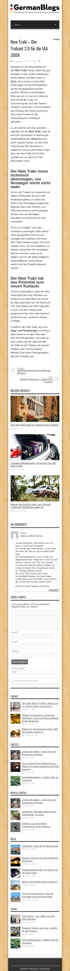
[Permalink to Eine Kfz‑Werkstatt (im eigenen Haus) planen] (35, 421)
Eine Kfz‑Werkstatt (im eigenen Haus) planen (34, 424)
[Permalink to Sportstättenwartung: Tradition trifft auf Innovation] (15, 785)
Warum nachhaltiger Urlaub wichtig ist (39, 882)
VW (34, 341)
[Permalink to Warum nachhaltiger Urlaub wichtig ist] (15, 889)
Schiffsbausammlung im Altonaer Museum (34, 370)
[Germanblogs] (35, 11)
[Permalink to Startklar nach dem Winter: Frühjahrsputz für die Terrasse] (15, 831)
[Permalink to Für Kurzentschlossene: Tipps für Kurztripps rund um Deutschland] (15, 901)
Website (15, 651)
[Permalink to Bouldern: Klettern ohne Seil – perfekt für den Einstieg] (15, 935)
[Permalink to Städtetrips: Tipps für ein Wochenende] (15, 854)
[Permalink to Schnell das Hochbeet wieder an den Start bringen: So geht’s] (15, 819)
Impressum (33, 969)
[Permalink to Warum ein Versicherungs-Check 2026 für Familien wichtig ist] (15, 737)
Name (14, 632)
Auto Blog (18, 61)
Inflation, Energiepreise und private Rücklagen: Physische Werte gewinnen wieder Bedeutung (40, 718)
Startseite (24, 969)
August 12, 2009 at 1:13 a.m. (31, 536)
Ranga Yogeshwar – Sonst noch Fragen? (36, 379)
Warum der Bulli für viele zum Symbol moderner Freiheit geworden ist (30, 506)
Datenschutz (45, 969)
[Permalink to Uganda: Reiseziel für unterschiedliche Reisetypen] (15, 865)
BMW (13, 81)
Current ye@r (18, 668)
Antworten (54, 590)
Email (14, 642)
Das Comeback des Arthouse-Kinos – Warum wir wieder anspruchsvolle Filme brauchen (40, 766)
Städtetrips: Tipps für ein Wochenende (40, 846)
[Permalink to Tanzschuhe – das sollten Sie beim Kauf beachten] (15, 924)
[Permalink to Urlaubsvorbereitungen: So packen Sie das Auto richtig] (35, 459)
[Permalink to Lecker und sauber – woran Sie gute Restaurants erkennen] (15, 759)
